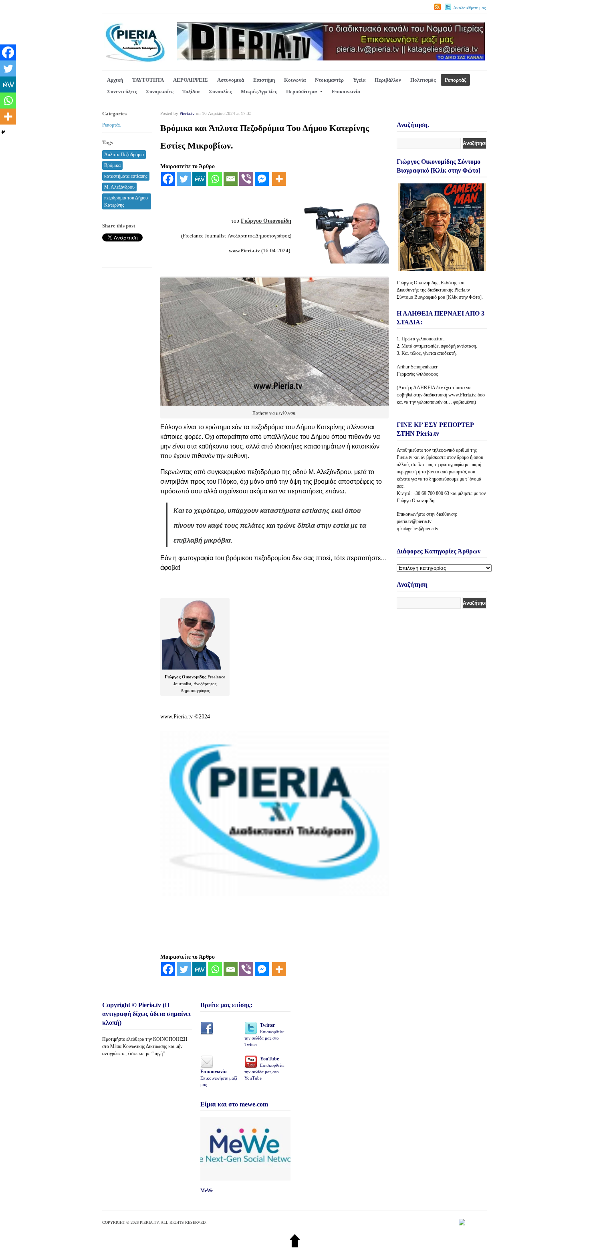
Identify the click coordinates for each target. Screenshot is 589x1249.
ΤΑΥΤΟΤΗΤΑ (148, 80)
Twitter (264, 1034)
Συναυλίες (220, 91)
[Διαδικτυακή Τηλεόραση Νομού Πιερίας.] (134, 61)
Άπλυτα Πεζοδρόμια (124, 154)
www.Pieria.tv (244, 250)
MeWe (206, 1190)
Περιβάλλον (388, 80)
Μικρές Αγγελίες (259, 91)
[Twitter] (184, 179)
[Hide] (3, 132)
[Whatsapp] (215, 179)
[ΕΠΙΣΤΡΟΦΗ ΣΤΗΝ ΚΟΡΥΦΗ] (295, 1246)
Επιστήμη (264, 80)
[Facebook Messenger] (262, 179)
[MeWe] (199, 179)
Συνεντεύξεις (122, 91)
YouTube (264, 1068)
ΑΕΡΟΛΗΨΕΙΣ (190, 80)
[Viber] (246, 179)
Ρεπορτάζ (455, 80)
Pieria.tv (187, 113)
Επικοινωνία (346, 91)
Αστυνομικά (230, 80)
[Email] (231, 179)
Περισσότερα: (301, 91)
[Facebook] (168, 179)
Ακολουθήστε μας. (470, 7)
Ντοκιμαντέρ (329, 80)
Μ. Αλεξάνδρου (119, 187)
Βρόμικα (112, 165)
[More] (279, 179)
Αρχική (115, 80)
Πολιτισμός (423, 80)
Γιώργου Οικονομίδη (266, 221)
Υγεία (359, 80)
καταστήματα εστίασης (125, 176)
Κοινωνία (295, 80)
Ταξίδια (191, 91)
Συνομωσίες (159, 91)
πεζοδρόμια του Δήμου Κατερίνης (126, 201)
